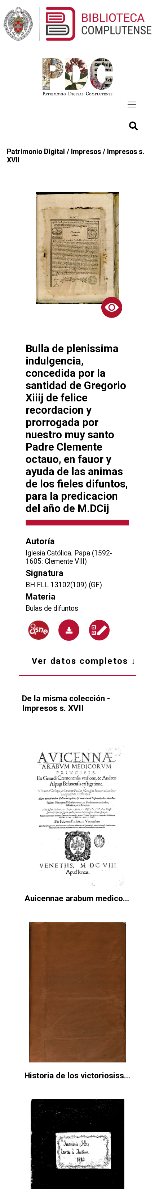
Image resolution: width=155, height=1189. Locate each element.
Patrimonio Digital (36, 152)
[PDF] (68, 629)
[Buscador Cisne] (39, 630)
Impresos (86, 152)
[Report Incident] (99, 630)
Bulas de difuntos (52, 608)
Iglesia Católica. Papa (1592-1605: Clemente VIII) (69, 557)
